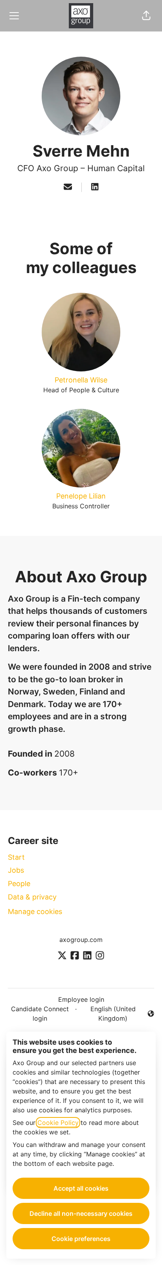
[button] (146, 16)
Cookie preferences (81, 1239)
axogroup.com (81, 940)
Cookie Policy (58, 1122)
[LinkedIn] (94, 187)
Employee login (81, 999)
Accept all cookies (81, 1188)
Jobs (16, 870)
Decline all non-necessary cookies (81, 1213)
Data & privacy (32, 897)
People (19, 883)
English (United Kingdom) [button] (107, 1013)
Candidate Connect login (40, 1013)
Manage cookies (35, 911)
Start (16, 857)
